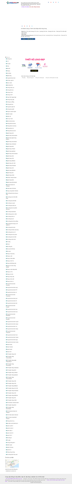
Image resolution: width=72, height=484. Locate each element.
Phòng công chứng (11, 452)
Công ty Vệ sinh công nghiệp (11, 266)
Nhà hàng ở (9, 437)
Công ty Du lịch (10, 274)
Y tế (7, 61)
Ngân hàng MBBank (11, 160)
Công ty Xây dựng (10, 253)
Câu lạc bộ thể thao (11, 248)
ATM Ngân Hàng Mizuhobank (10, 408)
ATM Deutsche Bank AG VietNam (11, 412)
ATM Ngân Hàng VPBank (12, 372)
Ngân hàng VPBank (11, 148)
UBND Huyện (9, 113)
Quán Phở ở (9, 435)
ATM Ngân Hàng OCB (11, 383)
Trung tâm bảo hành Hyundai (10, 318)
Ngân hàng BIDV (10, 146)
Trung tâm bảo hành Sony (12, 287)
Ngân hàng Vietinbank (11, 144)
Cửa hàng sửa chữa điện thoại (11, 197)
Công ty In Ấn (9, 271)
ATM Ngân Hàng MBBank (12, 385)
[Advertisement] (36, 16)
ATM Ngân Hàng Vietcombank (10, 357)
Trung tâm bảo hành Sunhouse (10, 332)
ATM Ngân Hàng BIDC (11, 405)
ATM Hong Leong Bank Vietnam (11, 418)
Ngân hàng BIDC (10, 179)
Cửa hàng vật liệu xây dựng (12, 229)
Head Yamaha (10, 346)
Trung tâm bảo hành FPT (12, 289)
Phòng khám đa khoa (11, 123)
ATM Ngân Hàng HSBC (12, 400)
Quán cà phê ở (10, 425)
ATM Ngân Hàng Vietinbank (12, 367)
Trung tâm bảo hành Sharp (12, 328)
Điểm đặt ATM (10, 85)
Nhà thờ (8, 68)
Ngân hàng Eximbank (11, 165)
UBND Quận (9, 444)
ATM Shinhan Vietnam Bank (13, 402)
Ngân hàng (9, 75)
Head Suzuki (9, 349)
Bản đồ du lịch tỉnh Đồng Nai (11, 469)
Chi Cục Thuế (10, 118)
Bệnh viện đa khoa (11, 121)
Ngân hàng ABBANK (11, 170)
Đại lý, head (9, 82)
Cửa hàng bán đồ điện (11, 200)
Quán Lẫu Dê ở (10, 432)
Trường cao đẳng (10, 101)
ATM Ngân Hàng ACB (11, 354)
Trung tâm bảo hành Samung (10, 284)
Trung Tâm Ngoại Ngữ (11, 97)
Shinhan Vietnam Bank (11, 177)
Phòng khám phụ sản (11, 130)
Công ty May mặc (10, 276)
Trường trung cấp (10, 99)
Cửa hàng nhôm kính (11, 239)
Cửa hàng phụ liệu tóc (11, 205)
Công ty (8, 70)
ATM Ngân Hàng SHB (11, 381)
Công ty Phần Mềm (11, 258)
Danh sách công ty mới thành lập (28, 76)
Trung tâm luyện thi (11, 106)
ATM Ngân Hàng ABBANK (12, 395)
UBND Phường (10, 447)
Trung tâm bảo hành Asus (12, 311)
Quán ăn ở (9, 449)
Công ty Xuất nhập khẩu (12, 269)
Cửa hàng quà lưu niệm (12, 214)
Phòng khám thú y (10, 421)
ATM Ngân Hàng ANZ (11, 397)
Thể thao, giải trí (10, 80)
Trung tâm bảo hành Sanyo (12, 324)
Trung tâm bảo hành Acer (12, 298)
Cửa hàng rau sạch (11, 203)
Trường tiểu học (10, 90)
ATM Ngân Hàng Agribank (12, 374)
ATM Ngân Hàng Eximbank (12, 390)
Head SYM (9, 351)
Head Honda (9, 344)
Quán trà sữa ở (10, 428)
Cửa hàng (9, 73)
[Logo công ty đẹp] (44, 64)
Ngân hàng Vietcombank (12, 135)
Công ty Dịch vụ (10, 281)
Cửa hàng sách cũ (10, 216)
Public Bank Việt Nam (11, 188)
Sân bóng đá (9, 246)
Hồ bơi (8, 244)
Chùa (8, 66)
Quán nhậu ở (9, 430)
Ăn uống (8, 241)
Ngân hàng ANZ (10, 172)
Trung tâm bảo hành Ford (12, 334)
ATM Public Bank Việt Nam (12, 414)
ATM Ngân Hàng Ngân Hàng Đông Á (11, 361)
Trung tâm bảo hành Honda (12, 342)
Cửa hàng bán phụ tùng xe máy (12, 194)
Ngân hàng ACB (10, 133)
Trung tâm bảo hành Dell (12, 303)
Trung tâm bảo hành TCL (12, 326)
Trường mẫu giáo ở (11, 442)
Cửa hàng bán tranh (11, 227)
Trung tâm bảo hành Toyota (12, 337)
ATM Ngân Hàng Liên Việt (12, 388)
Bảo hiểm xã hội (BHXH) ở (12, 423)
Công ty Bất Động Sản (11, 263)
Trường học (9, 58)
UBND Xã (9, 116)
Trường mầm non (10, 87)
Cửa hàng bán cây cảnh (12, 234)
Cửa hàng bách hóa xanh (12, 454)
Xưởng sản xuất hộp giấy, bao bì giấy (52, 77)
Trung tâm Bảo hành (11, 78)
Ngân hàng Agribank (11, 151)
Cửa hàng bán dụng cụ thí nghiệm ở (12, 224)
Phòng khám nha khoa (11, 125)
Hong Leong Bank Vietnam (12, 190)
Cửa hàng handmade (11, 211)
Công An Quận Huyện (11, 111)
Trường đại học (10, 104)
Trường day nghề (10, 109)
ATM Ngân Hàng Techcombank (10, 378)
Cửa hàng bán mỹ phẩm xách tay (11, 208)
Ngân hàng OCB (10, 158)
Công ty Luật (9, 256)
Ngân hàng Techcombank (12, 153)
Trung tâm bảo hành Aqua (12, 339)
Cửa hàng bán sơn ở (11, 232)
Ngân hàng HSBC (10, 175)
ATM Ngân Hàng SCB (11, 393)
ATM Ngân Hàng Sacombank (10, 364)
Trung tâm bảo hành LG (12, 292)
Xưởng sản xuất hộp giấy (39, 77)
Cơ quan (8, 63)
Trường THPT (10, 94)
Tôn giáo (8, 440)
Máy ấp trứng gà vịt (30, 77)
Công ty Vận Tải (10, 260)
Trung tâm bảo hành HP (12, 300)
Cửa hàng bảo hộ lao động (12, 221)
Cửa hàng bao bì (10, 218)
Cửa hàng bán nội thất (11, 236)
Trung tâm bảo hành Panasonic (10, 295)
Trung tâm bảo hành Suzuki (12, 321)
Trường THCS (10, 92)
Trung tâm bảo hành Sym (12, 309)
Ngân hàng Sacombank (12, 141)
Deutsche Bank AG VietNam (10, 185)
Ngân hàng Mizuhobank (12, 182)
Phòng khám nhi (10, 128)
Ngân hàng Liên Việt (11, 163)
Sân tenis (9, 251)
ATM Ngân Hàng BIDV (11, 370)
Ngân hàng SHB (10, 156)
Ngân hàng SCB (10, 167)
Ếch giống (24, 77)
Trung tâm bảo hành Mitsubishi (10, 315)
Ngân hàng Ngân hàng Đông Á (11, 138)
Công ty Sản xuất (10, 279)
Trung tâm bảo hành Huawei (10, 306)
